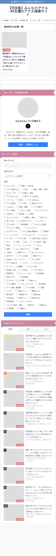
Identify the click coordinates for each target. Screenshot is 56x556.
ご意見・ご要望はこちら (28, 144)
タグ (6, 182)
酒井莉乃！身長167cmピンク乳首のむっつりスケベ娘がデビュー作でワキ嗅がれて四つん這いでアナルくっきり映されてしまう (14, 60)
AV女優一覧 (24, 20)
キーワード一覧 (35, 20)
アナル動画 (5, 20)
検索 (28, 314)
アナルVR (14, 20)
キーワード (9, 161)
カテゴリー (9, 171)
